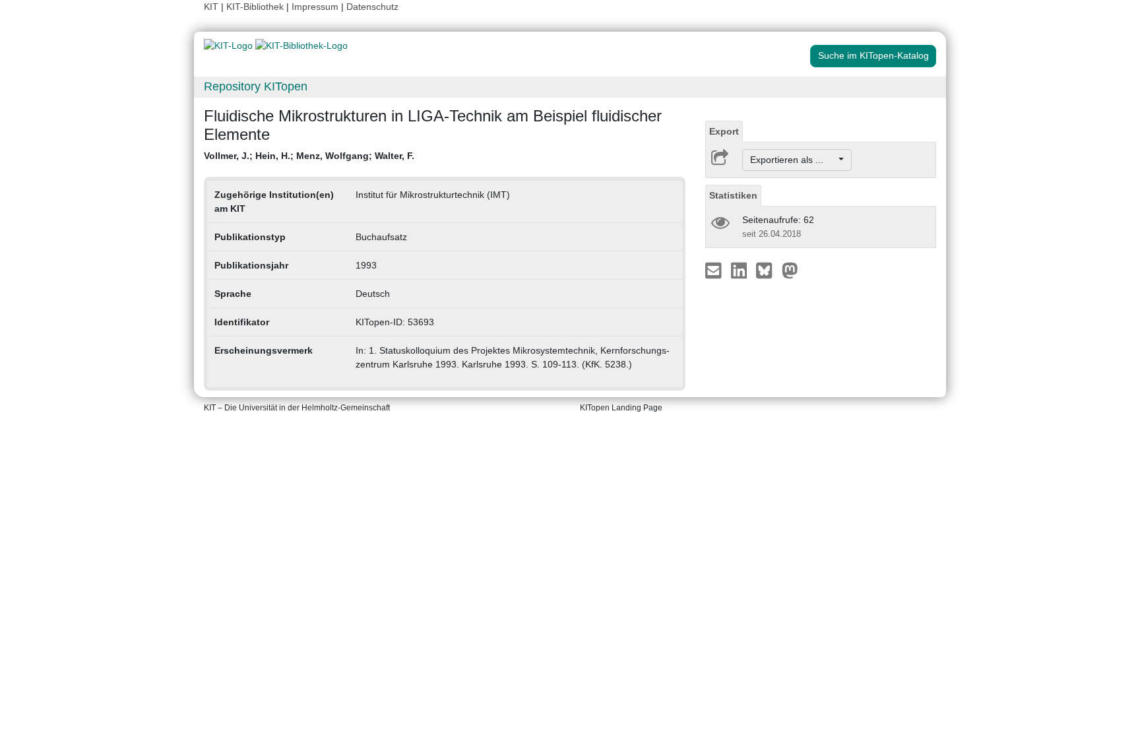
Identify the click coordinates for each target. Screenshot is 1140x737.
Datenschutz (372, 6)
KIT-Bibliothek (256, 6)
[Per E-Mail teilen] (714, 270)
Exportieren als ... (793, 159)
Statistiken (733, 195)
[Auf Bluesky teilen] (767, 270)
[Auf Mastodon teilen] (790, 270)
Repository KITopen (255, 86)
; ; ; (309, 155)
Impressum (315, 6)
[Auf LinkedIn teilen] (740, 270)
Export (724, 131)
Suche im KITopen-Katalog (873, 55)
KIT (211, 6)
